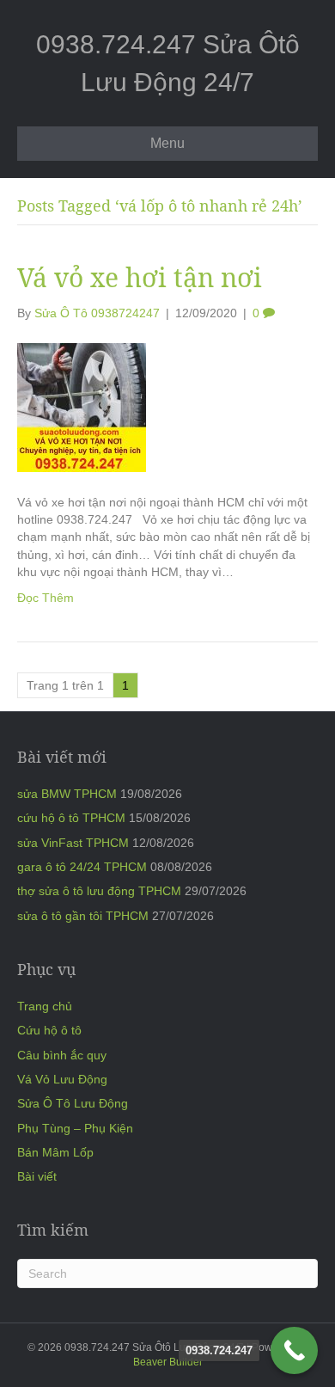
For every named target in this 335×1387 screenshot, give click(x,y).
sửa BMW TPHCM (67, 794)
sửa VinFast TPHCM (73, 843)
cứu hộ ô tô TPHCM (71, 818)
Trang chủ (44, 1006)
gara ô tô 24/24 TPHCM (82, 867)
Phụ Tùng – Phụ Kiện (75, 1128)
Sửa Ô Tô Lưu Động (72, 1103)
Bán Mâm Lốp (55, 1152)
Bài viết (37, 1176)
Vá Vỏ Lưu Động (62, 1079)
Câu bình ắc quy (62, 1055)
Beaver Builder (168, 1362)
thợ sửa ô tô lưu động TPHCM (99, 891)
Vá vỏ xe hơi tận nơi (139, 277)
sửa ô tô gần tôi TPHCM (83, 916)
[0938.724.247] (294, 1350)
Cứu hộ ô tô (49, 1030)
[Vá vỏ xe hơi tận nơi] (81, 407)
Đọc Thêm (45, 598)
